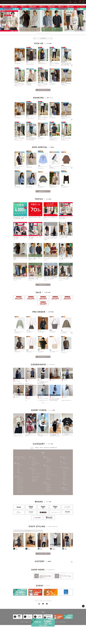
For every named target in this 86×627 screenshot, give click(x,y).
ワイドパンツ (48, 468)
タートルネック (34, 479)
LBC (20, 4)
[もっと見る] (43, 554)
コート (18, 466)
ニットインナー (34, 460)
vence (49, 4)
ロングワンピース (20, 482)
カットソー (33, 468)
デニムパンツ (48, 473)
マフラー (64, 479)
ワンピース (18, 476)
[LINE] (43, 604)
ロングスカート (49, 487)
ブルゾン (18, 469)
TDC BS (57, 4)
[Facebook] (47, 604)
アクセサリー (65, 471)
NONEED (53, 4)
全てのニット (34, 458)
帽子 (63, 482)
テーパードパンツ (49, 471)
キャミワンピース (20, 487)
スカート (47, 482)
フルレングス (48, 477)
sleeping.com (63, 4)
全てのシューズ (65, 463)
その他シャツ (48, 461)
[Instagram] (39, 604)
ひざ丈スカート (49, 489)
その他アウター (20, 472)
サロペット (19, 484)
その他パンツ (48, 479)
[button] (1, 21)
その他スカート (49, 490)
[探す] (83, 2)
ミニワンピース (20, 479)
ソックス (64, 476)
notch (45, 4)
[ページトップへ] (83, 606)
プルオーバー (34, 461)
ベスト (18, 471)
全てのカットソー (35, 470)
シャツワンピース (20, 489)
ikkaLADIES (33, 4)
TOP (23, 4)
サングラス (65, 474)
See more (43, 402)
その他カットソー (35, 480)
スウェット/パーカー (35, 477)
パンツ (47, 465)
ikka (42, 4)
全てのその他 (65, 489)
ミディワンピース (20, 481)
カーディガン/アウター (36, 463)
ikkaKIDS (39, 4)
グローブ (64, 473)
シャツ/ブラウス (49, 460)
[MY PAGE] (70, 2)
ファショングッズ (65, 467)
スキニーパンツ (49, 470)
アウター (18, 463)
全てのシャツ (48, 458)
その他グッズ (65, 484)
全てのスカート (49, 484)
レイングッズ (65, 481)
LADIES (43, 452)
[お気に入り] (75, 2)
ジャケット (19, 468)
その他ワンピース (20, 492)
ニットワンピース (20, 490)
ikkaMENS (27, 4)
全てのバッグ (65, 458)
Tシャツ (33, 471)
